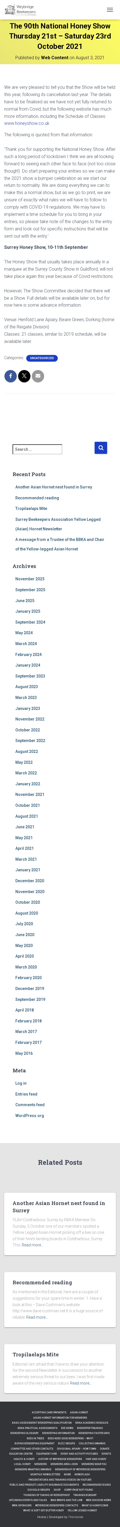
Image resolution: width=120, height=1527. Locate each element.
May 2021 (24, 838)
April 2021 (24, 848)
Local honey (22, 1464)
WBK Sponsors (22, 1505)
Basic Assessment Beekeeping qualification (42, 1422)
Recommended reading (37, 498)
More (67, 1474)
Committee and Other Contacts (32, 1448)
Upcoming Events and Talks (28, 1500)
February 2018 (28, 1021)
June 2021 (24, 827)
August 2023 (26, 686)
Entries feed (26, 1094)
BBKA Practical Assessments (37, 1428)
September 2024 (30, 622)
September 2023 (30, 676)
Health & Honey (24, 1459)
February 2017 (28, 1042)
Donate (104, 1448)
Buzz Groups (66, 1443)
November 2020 (29, 891)
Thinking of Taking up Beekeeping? (46, 1495)
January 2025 (27, 611)
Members (40, 1464)
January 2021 (27, 870)
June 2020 (24, 934)
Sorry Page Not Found (78, 1489)
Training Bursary (85, 1495)
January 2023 (27, 708)
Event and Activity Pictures (79, 1453)
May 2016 (24, 1053)
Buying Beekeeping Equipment (34, 1443)
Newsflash (82, 1474)
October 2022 (27, 730)
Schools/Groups (38, 1489)
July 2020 (24, 924)
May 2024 (24, 633)
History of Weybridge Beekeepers (60, 1459)
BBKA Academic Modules (91, 1422)
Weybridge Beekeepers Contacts (56, 1505)
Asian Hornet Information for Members (60, 1417)
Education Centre (21, 1453)
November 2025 (29, 579)
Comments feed (30, 1105)
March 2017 (26, 1031)
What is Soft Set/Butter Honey (43, 1510)
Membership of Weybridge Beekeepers (80, 1469)
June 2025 (24, 600)
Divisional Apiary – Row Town (76, 1448)
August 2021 (26, 816)
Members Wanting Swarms (33, 1469)
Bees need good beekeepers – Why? (70, 1438)
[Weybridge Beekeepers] (23, 10)
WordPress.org (29, 1115)
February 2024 (28, 654)
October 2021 (27, 805)
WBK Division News (98, 1500)
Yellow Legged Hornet (82, 1510)
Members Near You (93, 1464)
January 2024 (27, 665)
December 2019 (29, 988)
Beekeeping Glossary (24, 1433)
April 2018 (24, 1010)
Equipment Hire (46, 1453)
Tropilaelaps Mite (31, 508)
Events (106, 1453)
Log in (21, 1083)
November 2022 (29, 719)
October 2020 (27, 902)
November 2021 (29, 794)
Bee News (67, 1428)
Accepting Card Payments (49, 1412)
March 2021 (26, 859)
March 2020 (26, 967)
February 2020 (28, 977)
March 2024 (26, 643)
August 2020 (26, 913)
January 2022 (27, 784)
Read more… (33, 1245)
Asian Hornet (79, 1412)
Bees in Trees (35, 1438)
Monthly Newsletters (45, 1474)
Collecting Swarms (92, 1443)
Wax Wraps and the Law (66, 1500)
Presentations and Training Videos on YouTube (60, 1479)
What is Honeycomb (95, 1505)
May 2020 (24, 945)
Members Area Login (64, 1464)
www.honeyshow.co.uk (26, 123)
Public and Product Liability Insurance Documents (44, 1484)
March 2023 (26, 697)
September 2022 (30, 740)
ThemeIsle (75, 1517)
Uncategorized (42, 358)
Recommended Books (97, 1484)
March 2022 (26, 773)
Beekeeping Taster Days (94, 1433)
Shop (57, 1489)
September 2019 (30, 999)
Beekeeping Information (58, 1433)
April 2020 (24, 956)
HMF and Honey (96, 1459)
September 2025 (30, 590)
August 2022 (26, 751)
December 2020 (29, 881)
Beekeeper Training (90, 1428)
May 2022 (24, 762)
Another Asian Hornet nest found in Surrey (53, 487)
